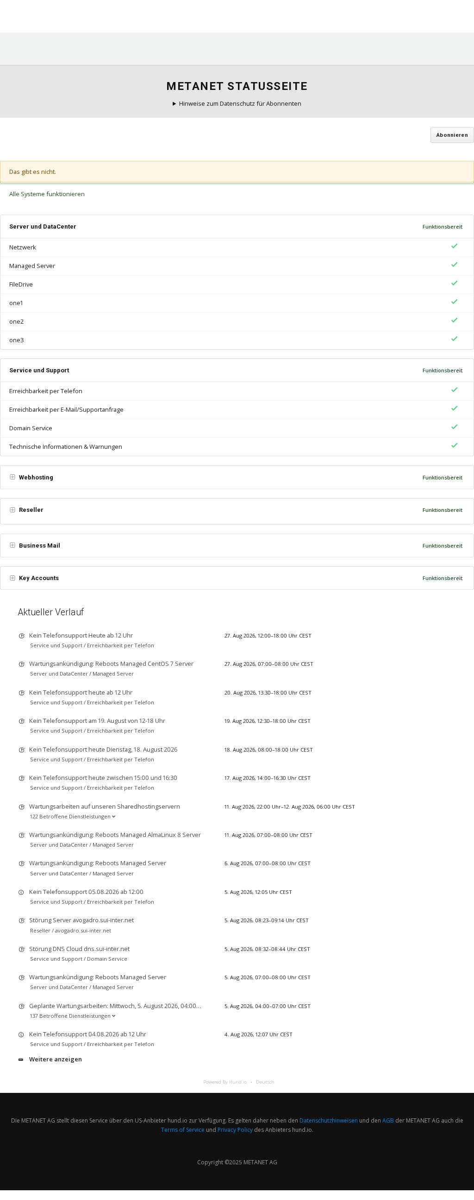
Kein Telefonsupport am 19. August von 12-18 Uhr (97, 720)
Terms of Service (183, 1130)
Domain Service (30, 428)
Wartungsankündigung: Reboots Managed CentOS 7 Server (111, 663)
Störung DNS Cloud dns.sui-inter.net (79, 949)
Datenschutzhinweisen (328, 1120)
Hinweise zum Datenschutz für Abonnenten (240, 103)
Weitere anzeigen (55, 1059)
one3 (16, 340)
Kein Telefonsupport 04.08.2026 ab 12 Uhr (87, 1034)
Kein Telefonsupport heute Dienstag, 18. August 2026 (103, 749)
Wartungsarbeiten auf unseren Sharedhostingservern (104, 806)
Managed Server (32, 266)
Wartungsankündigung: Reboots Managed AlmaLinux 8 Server (115, 834)
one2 (16, 321)
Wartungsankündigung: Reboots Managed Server (97, 863)
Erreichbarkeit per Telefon (45, 391)
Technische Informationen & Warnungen (65, 446)
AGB (388, 1120)
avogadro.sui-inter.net (83, 930)
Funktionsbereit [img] (442, 226)
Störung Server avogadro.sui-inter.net (81, 920)
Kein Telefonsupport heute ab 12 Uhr (80, 692)
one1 (16, 303)
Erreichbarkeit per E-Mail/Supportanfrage (66, 409)
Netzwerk (22, 247)
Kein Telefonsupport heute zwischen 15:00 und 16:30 (103, 777)
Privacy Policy (235, 1130)
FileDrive (21, 284)
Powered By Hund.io (225, 1082)
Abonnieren (452, 135)
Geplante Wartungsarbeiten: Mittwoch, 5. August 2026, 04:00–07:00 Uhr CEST (135, 1006)
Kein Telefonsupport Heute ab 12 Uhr (81, 635)
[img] (453, 246)
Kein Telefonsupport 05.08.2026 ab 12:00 (86, 891)
